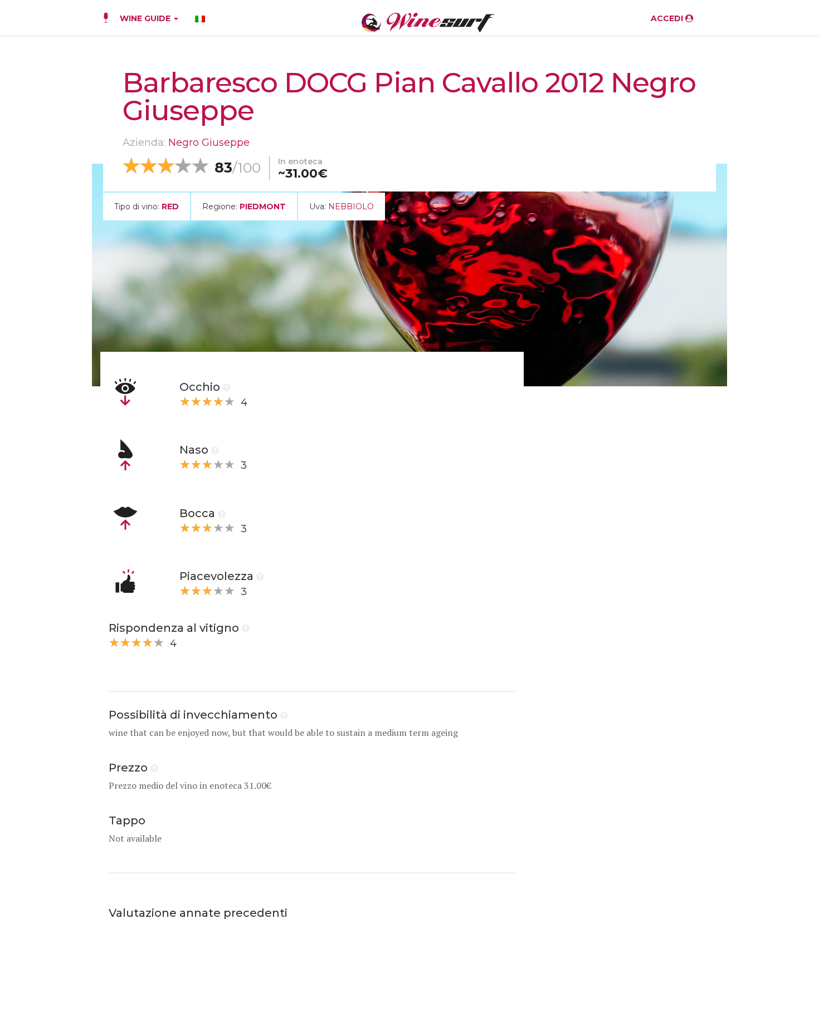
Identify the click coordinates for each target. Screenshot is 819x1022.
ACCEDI (668, 18)
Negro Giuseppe (209, 142)
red (170, 207)
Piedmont (263, 207)
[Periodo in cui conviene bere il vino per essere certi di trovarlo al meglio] (284, 714)
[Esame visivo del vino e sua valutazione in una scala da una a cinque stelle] (227, 387)
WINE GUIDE (146, 18)
